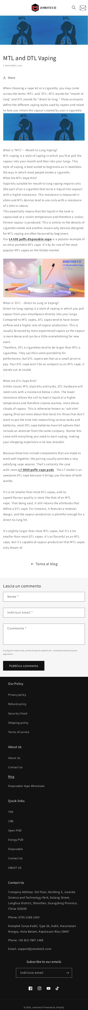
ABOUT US (14, 868)
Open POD (15, 830)
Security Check (17, 713)
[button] (73, 7)
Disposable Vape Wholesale (26, 786)
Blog (11, 776)
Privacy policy (17, 695)
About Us (14, 758)
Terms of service (18, 732)
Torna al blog (47, 563)
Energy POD (16, 840)
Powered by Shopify (53, 1007)
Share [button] (11, 77)
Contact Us (15, 767)
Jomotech (37, 1007)
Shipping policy (18, 723)
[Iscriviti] (67, 973)
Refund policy (17, 704)
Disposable (15, 849)
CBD (11, 821)
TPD (11, 812)
